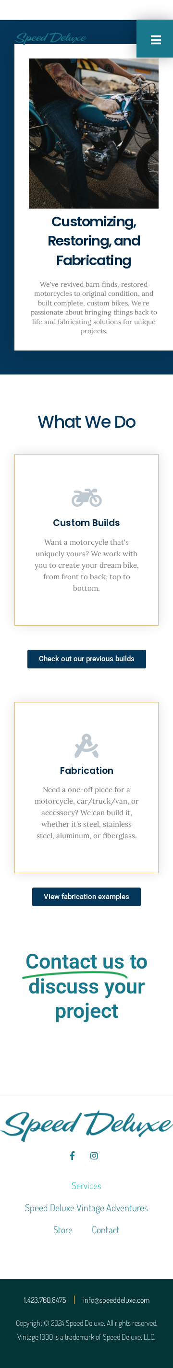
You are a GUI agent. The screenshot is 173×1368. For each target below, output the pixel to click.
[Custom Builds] (86, 498)
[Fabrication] (86, 746)
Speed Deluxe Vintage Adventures (86, 1207)
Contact (106, 1229)
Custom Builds (86, 522)
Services (86, 1185)
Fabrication (86, 770)
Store (63, 1229)
